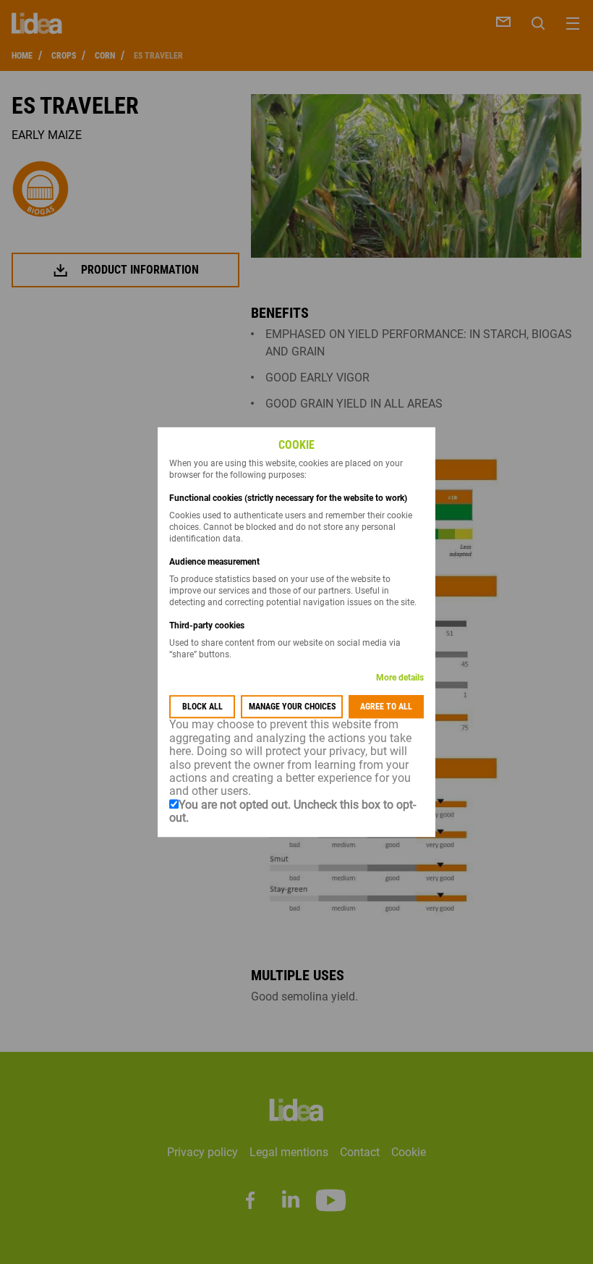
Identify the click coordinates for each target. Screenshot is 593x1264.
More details (400, 678)
